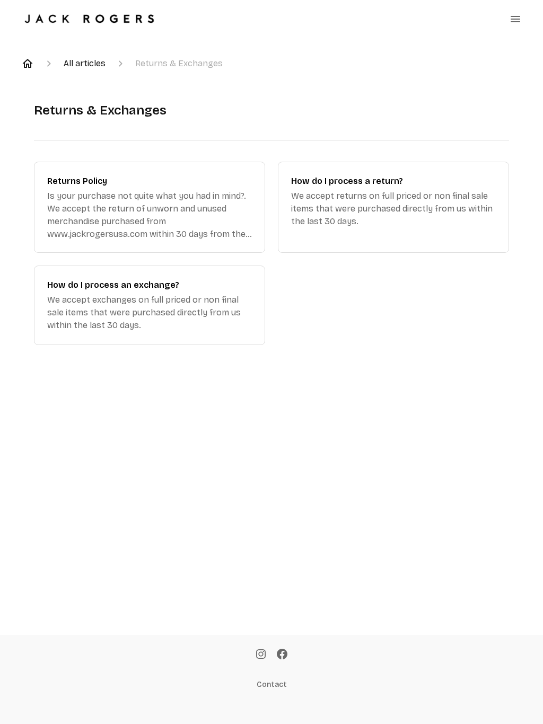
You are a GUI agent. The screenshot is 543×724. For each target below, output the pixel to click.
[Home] (27, 63)
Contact (272, 684)
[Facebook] (282, 655)
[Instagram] (261, 655)
